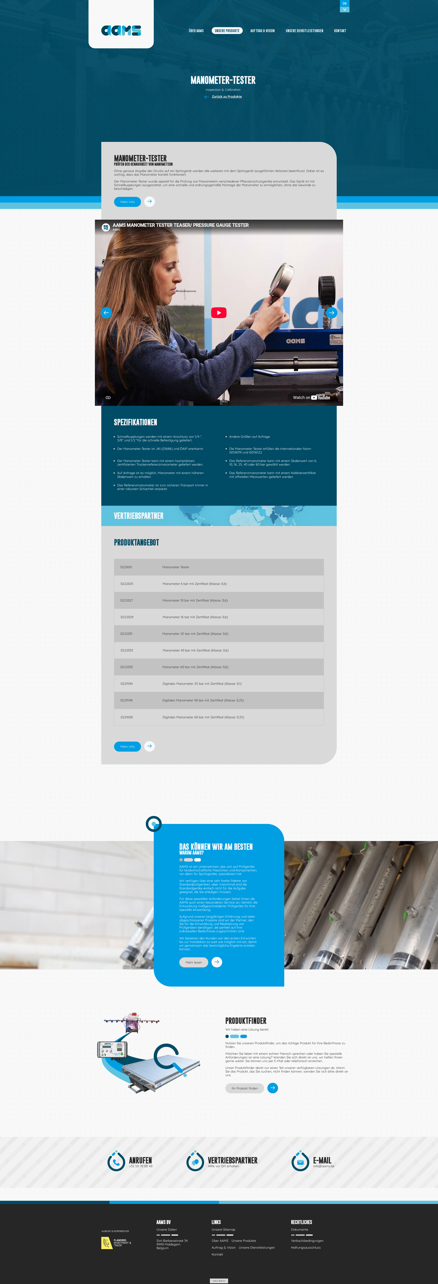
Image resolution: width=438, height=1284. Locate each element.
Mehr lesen (194, 962)
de (345, 3)
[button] (331, 312)
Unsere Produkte (227, 31)
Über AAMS (196, 31)
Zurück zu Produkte (227, 97)
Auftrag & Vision (262, 31)
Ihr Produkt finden (245, 1088)
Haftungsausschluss (306, 1247)
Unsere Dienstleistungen (304, 31)
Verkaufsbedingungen (307, 1241)
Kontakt (340, 31)
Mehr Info (127, 202)
